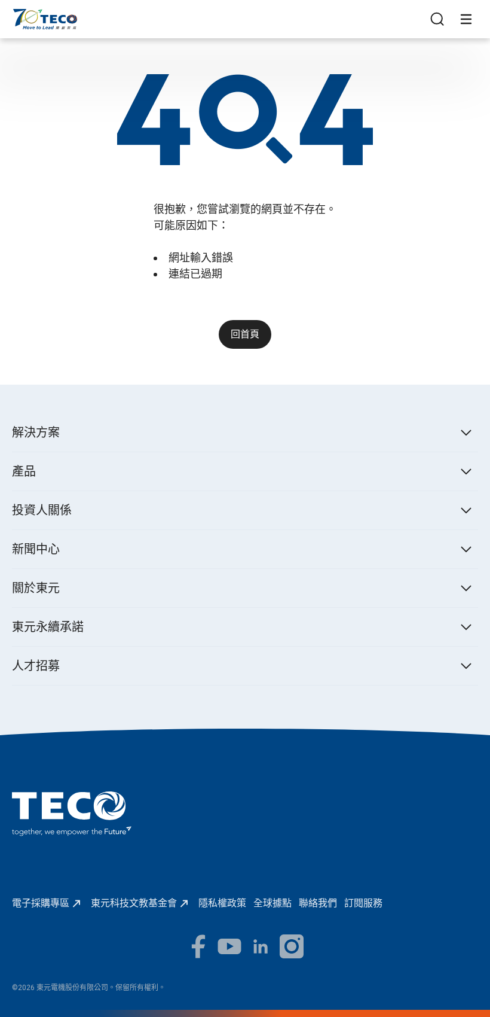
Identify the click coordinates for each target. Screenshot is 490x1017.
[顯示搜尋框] (437, 19)
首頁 (21, 14)
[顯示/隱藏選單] (466, 19)
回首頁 (245, 334)
